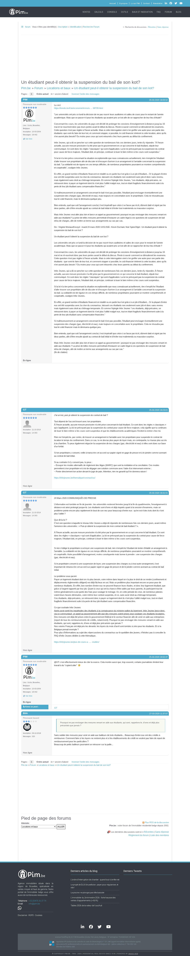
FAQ (159, 12)
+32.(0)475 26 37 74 (37, 901)
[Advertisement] (95, 55)
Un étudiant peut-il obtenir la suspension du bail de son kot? (114, 88)
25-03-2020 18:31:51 (158, 493)
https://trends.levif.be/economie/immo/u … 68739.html (78, 108)
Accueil (112, 3)
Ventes (86, 12)
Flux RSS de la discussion (157, 822)
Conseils (112, 12)
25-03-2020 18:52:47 (158, 657)
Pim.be (26, 88)
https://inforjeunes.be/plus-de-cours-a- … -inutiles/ (76, 642)
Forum (168, 12)
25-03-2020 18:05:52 (158, 100)
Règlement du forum (139, 835)
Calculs (98, 12)
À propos (123, 3)
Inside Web (133, 954)
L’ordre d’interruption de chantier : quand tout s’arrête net (95, 880)
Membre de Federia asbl (65, 947)
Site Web (28, 139)
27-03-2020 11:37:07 (158, 713)
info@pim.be (34, 904)
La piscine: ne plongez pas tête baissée (87, 892)
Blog (178, 12)
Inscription (62, 27)
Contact (146, 3)
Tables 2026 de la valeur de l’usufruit (86, 905)
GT (24, 409)
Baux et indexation (142, 12)
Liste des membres (159, 835)
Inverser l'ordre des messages (85, 94)
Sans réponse (162, 27)
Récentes (152, 27)
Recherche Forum (91, 27)
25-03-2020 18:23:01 (158, 410)
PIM (25, 99)
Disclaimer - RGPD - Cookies (30, 915)
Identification (75, 27)
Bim (25, 713)
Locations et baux (58, 88)
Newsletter (157, 3)
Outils (124, 12)
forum (27, 27)
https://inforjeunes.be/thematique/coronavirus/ (74, 478)
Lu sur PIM (135, 3)
